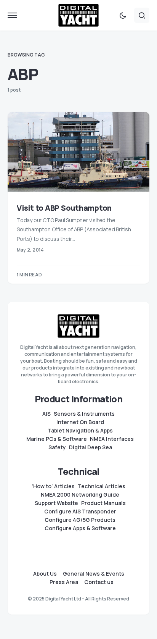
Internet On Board (80, 422)
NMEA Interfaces (112, 439)
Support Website (56, 503)
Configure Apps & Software (80, 528)
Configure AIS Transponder (80, 511)
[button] (12, 15)
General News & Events (93, 573)
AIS (46, 413)
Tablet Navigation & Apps (80, 430)
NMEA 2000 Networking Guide (80, 494)
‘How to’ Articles (53, 486)
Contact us (99, 582)
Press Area (64, 582)
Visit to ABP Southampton (64, 208)
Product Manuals (103, 503)
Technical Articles (101, 486)
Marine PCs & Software (56, 439)
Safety (57, 447)
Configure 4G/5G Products (80, 520)
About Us (45, 573)
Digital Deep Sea (90, 447)
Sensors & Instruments (84, 413)
